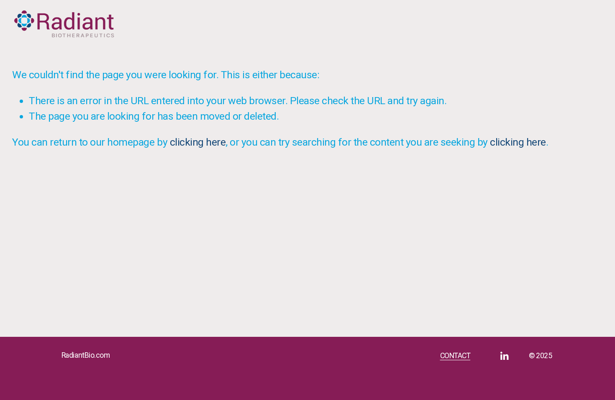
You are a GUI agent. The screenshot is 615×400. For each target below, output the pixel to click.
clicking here (198, 142)
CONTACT (455, 355)
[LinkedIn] (504, 356)
